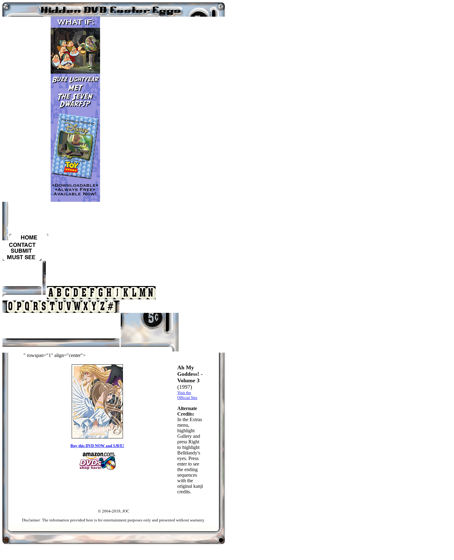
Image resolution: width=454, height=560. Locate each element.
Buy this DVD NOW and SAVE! (97, 445)
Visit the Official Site (187, 395)
